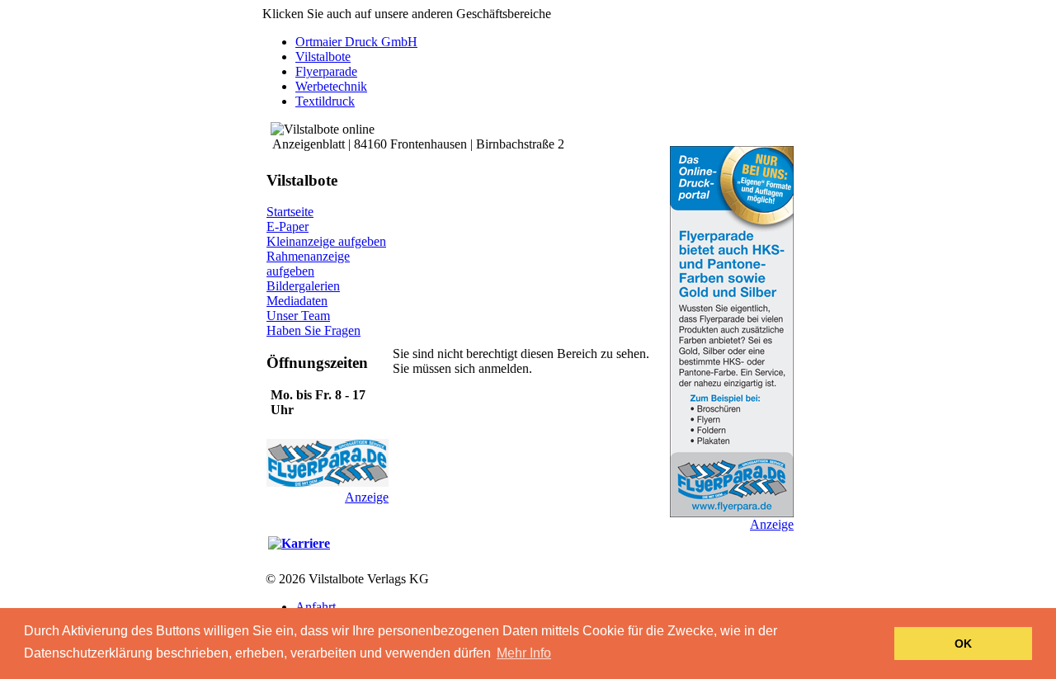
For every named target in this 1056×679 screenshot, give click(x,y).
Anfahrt (315, 607)
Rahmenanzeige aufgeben (308, 263)
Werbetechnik (331, 86)
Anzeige (367, 497)
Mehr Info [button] (524, 653)
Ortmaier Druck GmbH (356, 42)
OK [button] (963, 643)
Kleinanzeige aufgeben (326, 241)
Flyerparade (326, 71)
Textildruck (325, 101)
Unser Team (298, 316)
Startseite (290, 212)
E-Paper (287, 226)
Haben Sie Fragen (313, 330)
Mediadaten (297, 301)
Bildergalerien (303, 286)
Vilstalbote (323, 57)
